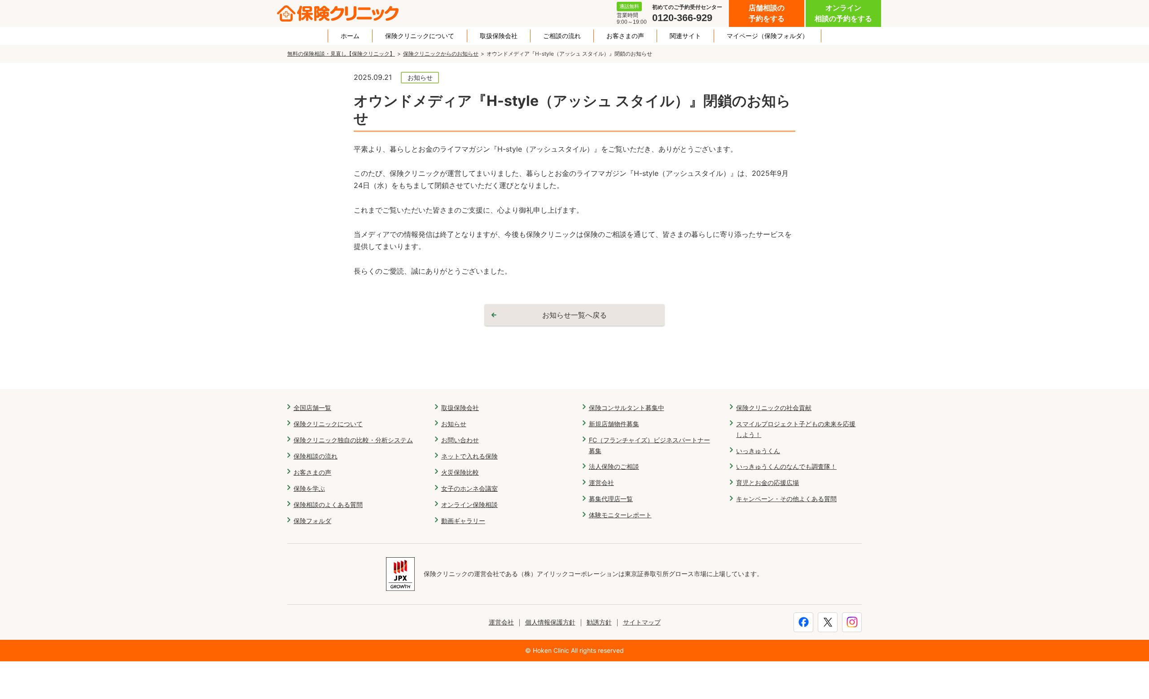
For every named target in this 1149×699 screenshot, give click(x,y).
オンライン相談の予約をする (843, 13)
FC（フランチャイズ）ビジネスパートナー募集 (649, 445)
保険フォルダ (312, 520)
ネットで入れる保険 (469, 456)
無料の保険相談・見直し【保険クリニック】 (341, 53)
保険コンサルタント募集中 (626, 407)
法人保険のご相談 (614, 466)
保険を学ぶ (309, 488)
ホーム (350, 36)
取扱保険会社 (498, 36)
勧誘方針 (599, 622)
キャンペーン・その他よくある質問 (786, 498)
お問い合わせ (460, 440)
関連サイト (685, 36)
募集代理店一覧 (611, 498)
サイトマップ (642, 622)
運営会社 (601, 482)
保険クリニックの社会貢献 (773, 407)
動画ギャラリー (463, 520)
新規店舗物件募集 (614, 424)
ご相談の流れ (562, 36)
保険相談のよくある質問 (328, 504)
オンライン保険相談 (469, 504)
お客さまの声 (625, 36)
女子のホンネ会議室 (469, 488)
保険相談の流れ (316, 456)
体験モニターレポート (620, 515)
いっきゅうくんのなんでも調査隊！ (786, 466)
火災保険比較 (460, 472)
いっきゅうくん (758, 450)
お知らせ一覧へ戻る (574, 314)
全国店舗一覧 (312, 407)
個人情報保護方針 (550, 622)
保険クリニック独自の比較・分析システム (353, 440)
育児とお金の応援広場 (767, 482)
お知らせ (453, 424)
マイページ (767, 36)
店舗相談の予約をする (767, 13)
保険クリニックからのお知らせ (440, 53)
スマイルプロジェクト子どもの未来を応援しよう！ (795, 429)
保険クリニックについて (419, 36)
